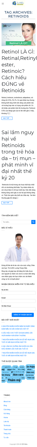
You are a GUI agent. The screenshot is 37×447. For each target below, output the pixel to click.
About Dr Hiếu (6, 367)
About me (7, 402)
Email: (4, 298)
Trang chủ (7, 434)
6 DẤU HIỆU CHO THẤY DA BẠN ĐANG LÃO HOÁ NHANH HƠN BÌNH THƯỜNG (17, 334)
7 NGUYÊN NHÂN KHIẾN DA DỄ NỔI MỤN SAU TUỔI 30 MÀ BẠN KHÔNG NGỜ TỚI (18, 341)
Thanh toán (7, 430)
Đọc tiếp (7, 118)
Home (6, 417)
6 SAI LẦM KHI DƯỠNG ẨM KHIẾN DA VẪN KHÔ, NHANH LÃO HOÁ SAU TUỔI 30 (17, 347)
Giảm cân (11, 369)
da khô (22, 367)
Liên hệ (6, 422)
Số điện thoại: (6, 306)
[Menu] (3, 3)
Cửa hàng (7, 409)
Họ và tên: (5, 290)
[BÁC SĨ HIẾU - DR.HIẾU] (18, 3)
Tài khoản (7, 425)
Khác (29, 370)
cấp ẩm (15, 367)
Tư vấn (6, 437)
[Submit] (33, 222)
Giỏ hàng (7, 414)
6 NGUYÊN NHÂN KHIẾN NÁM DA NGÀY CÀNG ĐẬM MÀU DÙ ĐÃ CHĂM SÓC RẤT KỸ (18, 327)
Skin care (18, 374)
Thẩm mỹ (14, 380)
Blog (5, 405)
